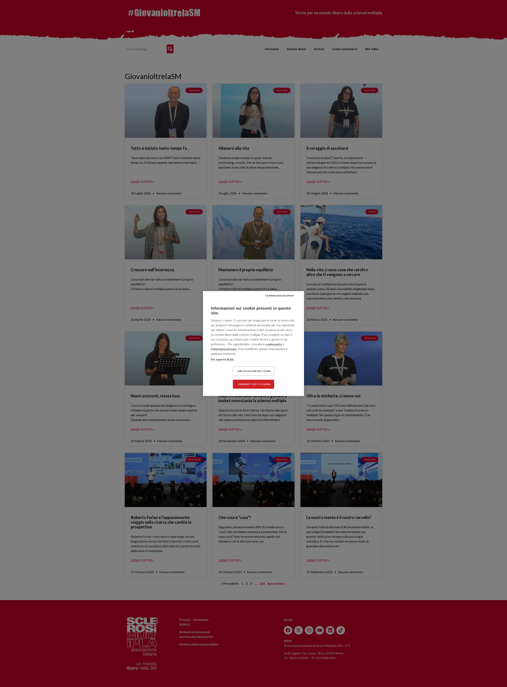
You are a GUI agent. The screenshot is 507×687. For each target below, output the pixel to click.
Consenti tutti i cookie (254, 384)
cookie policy (274, 344)
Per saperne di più (222, 359)
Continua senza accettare (279, 295)
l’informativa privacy (223, 349)
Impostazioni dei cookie (254, 371)
